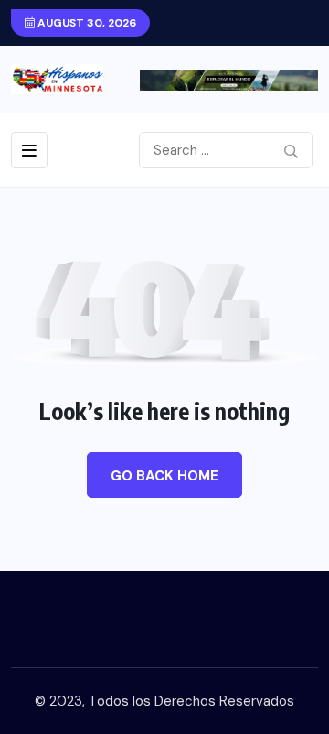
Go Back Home (164, 476)
